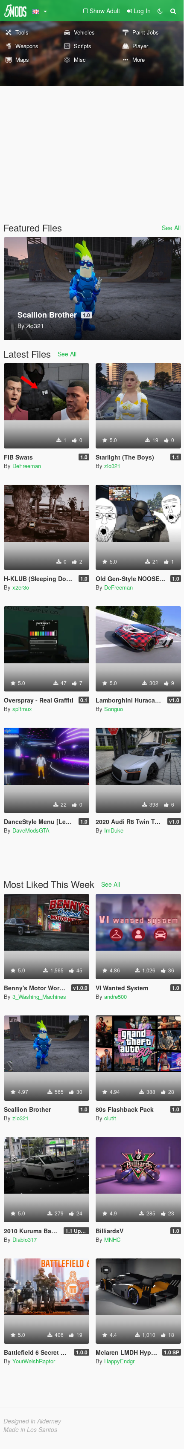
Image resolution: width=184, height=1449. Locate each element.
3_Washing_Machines (39, 996)
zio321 (112, 466)
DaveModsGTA (31, 830)
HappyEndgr (119, 1361)
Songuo (113, 709)
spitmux (22, 709)
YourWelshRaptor (33, 1361)
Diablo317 (24, 1239)
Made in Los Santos (30, 1429)
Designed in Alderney (32, 1421)
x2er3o (20, 587)
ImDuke (113, 830)
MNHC (112, 1239)
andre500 (115, 996)
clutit (110, 1118)
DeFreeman (26, 466)
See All (171, 227)
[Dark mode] (160, 10)
